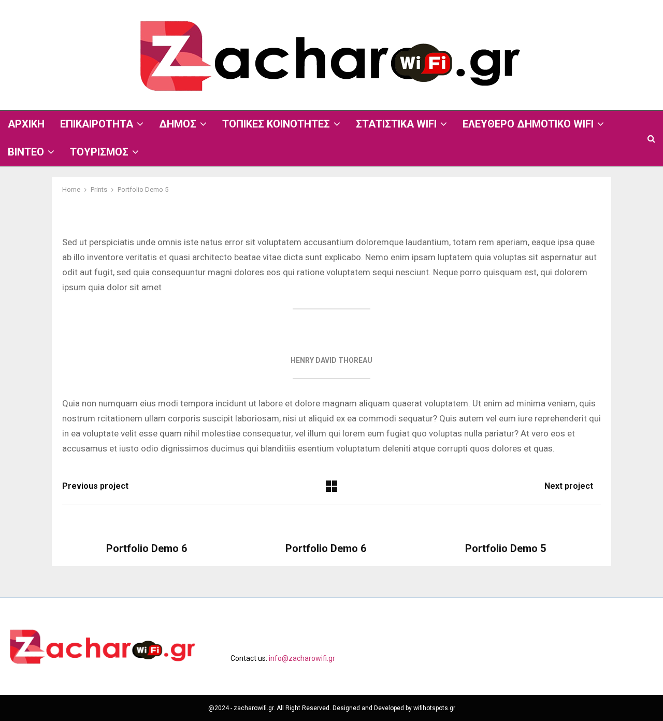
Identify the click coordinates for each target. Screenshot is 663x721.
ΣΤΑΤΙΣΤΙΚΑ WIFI (396, 124)
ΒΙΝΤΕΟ (26, 152)
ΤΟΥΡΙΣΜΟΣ (99, 152)
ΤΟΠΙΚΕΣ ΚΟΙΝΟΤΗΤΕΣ (276, 124)
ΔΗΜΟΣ (177, 124)
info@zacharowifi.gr (302, 658)
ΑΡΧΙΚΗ (26, 124)
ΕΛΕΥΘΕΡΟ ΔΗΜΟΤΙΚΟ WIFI (528, 124)
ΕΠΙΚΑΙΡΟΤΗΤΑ (96, 124)
